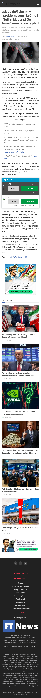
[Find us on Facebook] (15, 563)
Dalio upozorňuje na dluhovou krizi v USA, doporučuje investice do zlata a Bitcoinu (20, 451)
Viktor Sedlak (10, 37)
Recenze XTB (20, 602)
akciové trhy (10, 39)
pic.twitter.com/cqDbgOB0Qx (14, 152)
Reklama (24, 617)
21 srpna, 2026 (7, 533)
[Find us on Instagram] (20, 563)
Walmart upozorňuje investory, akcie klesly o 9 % (20, 529)
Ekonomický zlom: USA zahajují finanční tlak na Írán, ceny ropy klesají (19, 335)
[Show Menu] (38, 3)
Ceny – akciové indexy (20, 586)
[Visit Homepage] (11, 3)
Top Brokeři (20, 599)
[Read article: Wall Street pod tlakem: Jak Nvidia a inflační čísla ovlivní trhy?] (20, 472)
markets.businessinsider (18, 257)
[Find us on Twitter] (25, 563)
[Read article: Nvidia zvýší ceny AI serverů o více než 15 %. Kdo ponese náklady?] (20, 395)
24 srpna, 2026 (7, 340)
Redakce (17, 617)
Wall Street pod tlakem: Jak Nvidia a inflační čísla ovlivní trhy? (20, 490)
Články (20, 583)
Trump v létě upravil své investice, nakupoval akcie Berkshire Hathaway (18, 374)
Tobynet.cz (33, 646)
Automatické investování (20, 608)
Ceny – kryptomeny (20, 596)
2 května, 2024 (22, 37)
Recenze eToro (20, 605)
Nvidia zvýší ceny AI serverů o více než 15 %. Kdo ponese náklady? (20, 413)
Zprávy (17, 39)
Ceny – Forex (20, 593)
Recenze (13, 188)
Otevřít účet (30, 188)
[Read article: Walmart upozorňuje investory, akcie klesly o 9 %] (20, 511)
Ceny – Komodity (20, 589)
